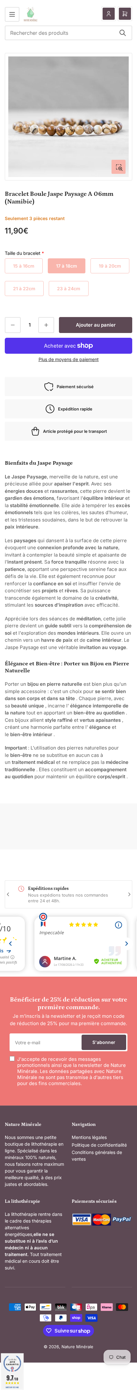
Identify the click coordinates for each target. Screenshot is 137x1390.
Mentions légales (89, 1137)
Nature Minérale (77, 1346)
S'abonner (103, 1042)
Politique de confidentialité (99, 1145)
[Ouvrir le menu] (12, 14)
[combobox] (68, 33)
